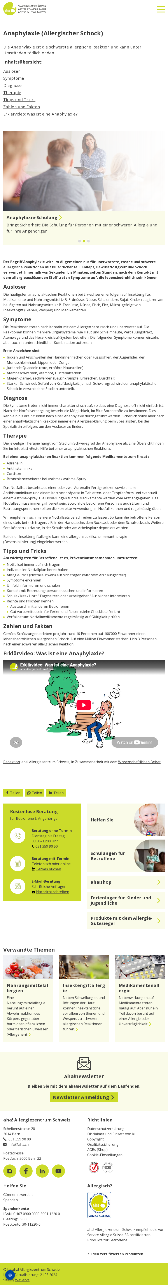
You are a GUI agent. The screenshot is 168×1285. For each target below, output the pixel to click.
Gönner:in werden (18, 1194)
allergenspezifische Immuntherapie (98, 536)
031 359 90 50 (46, 846)
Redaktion (11, 761)
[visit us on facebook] (26, 1171)
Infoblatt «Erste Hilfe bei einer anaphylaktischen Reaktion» (62, 448)
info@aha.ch (19, 1144)
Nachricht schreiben (52, 891)
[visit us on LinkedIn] (42, 1171)
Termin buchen (48, 869)
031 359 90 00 (20, 1139)
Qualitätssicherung (103, 1144)
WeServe (22, 1280)
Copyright (95, 1139)
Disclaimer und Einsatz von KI (111, 1133)
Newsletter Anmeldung (81, 1097)
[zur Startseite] (37, 8)
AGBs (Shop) (97, 1149)
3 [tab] (92, 241)
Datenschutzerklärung (105, 1128)
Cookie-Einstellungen (104, 1154)
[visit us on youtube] (58, 1171)
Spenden (10, 1199)
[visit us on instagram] (9, 1171)
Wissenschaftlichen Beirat (139, 761)
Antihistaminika (19, 468)
